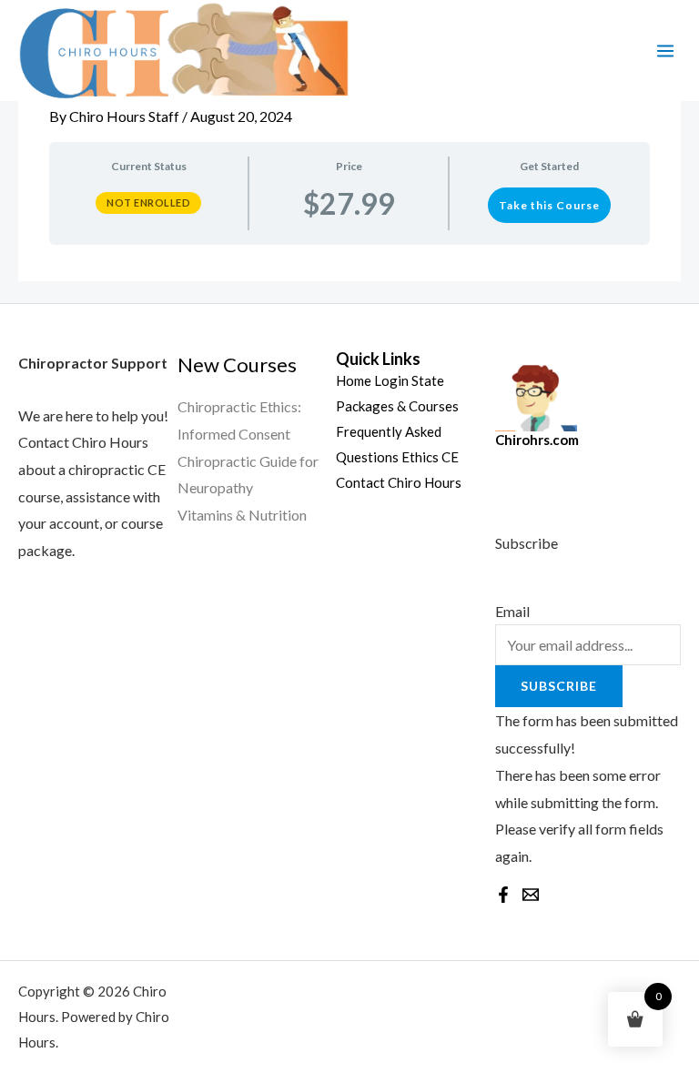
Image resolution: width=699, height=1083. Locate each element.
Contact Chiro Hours (398, 482)
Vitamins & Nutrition (242, 514)
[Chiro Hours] (182, 50)
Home (353, 380)
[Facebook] (503, 894)
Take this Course (549, 205)
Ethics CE (430, 457)
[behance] (530, 894)
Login (391, 380)
